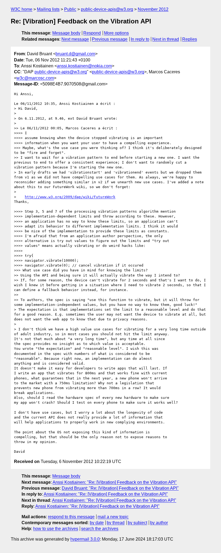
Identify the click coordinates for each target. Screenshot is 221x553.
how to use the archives (55, 528)
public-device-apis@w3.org (107, 9)
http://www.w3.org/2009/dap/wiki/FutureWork (70, 197)
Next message (75, 39)
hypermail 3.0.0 (85, 539)
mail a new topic (113, 516)
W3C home (21, 9)
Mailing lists (48, 9)
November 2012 (153, 9)
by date (97, 522)
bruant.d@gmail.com (75, 53)
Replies (189, 39)
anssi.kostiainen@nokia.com (84, 66)
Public (70, 9)
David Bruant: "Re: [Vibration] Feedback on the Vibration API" (120, 488)
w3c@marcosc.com (35, 78)
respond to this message (71, 516)
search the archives (99, 528)
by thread (116, 522)
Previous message (109, 39)
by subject (137, 522)
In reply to (140, 39)
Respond (92, 33)
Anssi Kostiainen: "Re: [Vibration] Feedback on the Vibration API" (115, 482)
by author (159, 522)
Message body (66, 33)
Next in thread (165, 39)
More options (116, 33)
